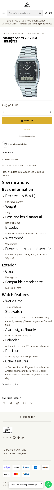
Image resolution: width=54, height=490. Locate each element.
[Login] (46, 13)
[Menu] (3, 13)
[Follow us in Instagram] (14, 437)
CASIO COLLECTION (36, 21)
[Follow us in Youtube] (22, 437)
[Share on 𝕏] (11, 403)
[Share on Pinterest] (24, 403)
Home (8, 21)
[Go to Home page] (27, 5)
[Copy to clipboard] (31, 403)
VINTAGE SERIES (9, 24)
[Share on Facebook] (4, 403)
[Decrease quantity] (4, 112)
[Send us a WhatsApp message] (48, 484)
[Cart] (50, 13)
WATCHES (19, 21)
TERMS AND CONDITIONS (14, 450)
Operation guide (10, 384)
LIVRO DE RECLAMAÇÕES (14, 453)
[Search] (40, 13)
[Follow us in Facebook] (18, 437)
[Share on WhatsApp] (17, 403)
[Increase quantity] (49, 112)
